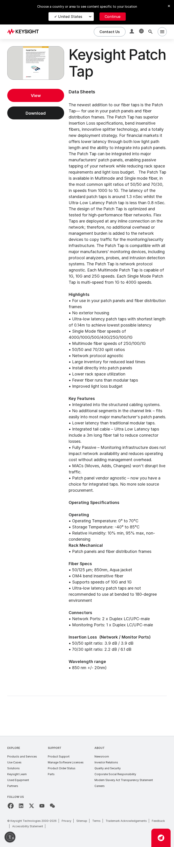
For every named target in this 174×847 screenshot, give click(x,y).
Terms (96, 821)
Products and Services (22, 756)
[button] (132, 31)
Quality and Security (107, 768)
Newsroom (101, 756)
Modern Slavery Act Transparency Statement (123, 780)
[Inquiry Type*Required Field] (161, 838)
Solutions (13, 768)
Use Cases (14, 762)
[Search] (150, 31)
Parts (51, 774)
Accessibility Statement (27, 826)
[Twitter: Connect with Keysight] (31, 805)
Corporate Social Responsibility (115, 774)
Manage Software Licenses (66, 762)
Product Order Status (61, 768)
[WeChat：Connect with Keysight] (52, 805)
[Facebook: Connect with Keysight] (10, 805)
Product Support (59, 756)
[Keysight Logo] (24, 32)
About (99, 748)
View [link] (36, 95)
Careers (99, 786)
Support (54, 748)
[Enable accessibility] (10, 837)
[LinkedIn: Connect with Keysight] (21, 805)
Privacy (66, 821)
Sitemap (81, 821)
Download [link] (36, 113)
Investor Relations (106, 762)
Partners (12, 786)
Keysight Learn (17, 774)
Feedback (158, 821)
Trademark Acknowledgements (126, 821)
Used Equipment (18, 780)
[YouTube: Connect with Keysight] (42, 805)
